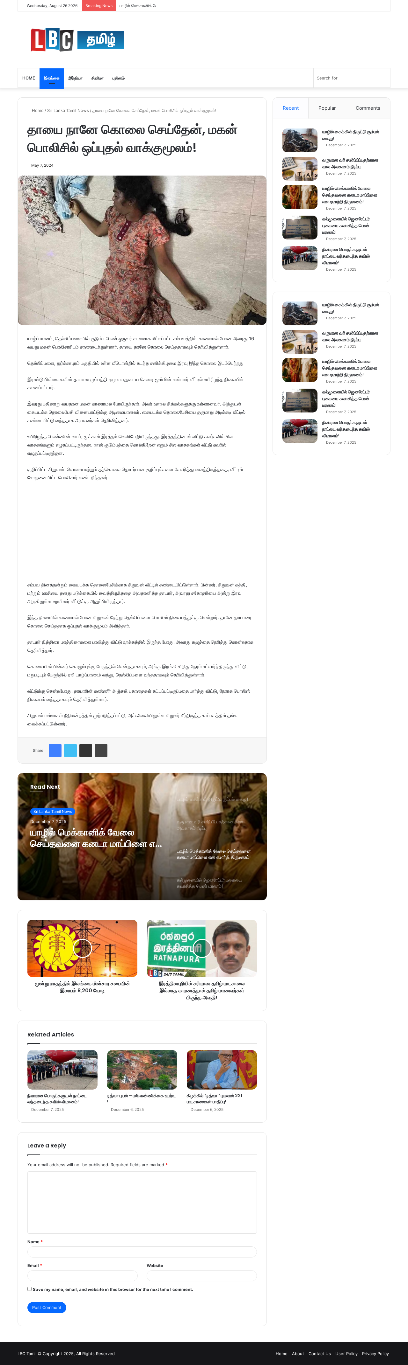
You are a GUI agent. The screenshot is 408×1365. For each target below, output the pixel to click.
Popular (327, 108)
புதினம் (119, 77)
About (298, 1353)
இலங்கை (52, 77)
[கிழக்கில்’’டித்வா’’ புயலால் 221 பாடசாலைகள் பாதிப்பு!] (222, 1070)
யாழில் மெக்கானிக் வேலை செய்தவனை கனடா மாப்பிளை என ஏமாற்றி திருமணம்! (188, 5)
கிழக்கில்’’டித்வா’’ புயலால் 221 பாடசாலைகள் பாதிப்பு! (214, 1098)
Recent (291, 108)
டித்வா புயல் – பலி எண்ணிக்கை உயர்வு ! (141, 1098)
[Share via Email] (85, 750)
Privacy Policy (375, 1353)
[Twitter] (70, 750)
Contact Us (320, 1353)
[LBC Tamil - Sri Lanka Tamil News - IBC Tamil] (113, 39)
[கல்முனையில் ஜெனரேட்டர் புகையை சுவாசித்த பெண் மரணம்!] (299, 227)
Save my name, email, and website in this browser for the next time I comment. (113, 1289)
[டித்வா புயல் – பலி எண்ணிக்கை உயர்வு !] (142, 1070)
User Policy (346, 1353)
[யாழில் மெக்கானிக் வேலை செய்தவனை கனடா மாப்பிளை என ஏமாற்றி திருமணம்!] (299, 197)
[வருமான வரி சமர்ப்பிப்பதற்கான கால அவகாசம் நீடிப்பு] (299, 169)
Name (35, 1241)
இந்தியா (76, 77)
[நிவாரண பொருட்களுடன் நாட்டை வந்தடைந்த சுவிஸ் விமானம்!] (62, 1070)
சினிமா (97, 77)
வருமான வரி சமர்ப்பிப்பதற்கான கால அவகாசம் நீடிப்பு (350, 163)
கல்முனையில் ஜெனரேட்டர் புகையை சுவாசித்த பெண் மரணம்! (346, 225)
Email (34, 1265)
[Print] (101, 750)
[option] (142, 836)
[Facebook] (55, 750)
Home (28, 77)
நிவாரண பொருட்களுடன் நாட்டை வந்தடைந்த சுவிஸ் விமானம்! (57, 1098)
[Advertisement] (142, 534)
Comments (368, 108)
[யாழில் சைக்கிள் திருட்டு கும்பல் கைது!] (299, 140)
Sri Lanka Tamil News (68, 110)
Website (155, 1265)
